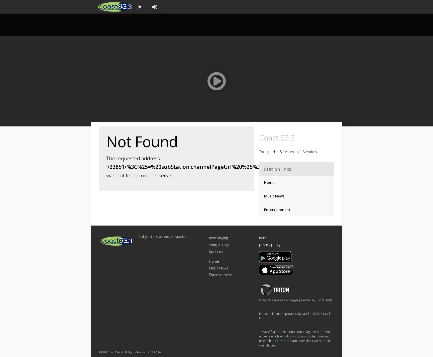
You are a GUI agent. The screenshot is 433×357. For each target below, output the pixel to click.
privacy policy (269, 244)
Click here (279, 341)
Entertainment (277, 209)
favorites (216, 251)
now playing (218, 238)
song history (219, 244)
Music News (274, 196)
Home (269, 182)
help (262, 238)
